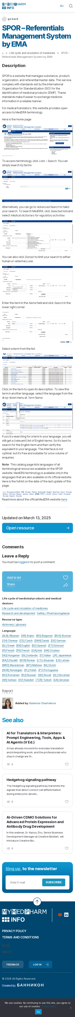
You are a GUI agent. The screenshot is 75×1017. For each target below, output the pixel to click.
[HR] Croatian (51, 650)
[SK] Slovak (44, 675)
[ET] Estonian (56, 645)
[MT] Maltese (34, 665)
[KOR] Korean (27, 660)
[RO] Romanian (11, 675)
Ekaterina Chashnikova (42, 703)
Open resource (20, 527)
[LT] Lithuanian (45, 660)
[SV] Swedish (26, 680)
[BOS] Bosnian (62, 635)
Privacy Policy (48, 1006)
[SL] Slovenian (61, 675)
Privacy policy (14, 931)
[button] (71, 6)
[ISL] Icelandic (29, 655)
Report (7, 691)
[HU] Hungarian (11, 655)
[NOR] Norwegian (12, 670)
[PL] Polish (30, 670)
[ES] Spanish (39, 645)
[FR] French (23, 650)
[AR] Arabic (27, 635)
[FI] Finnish (8, 650)
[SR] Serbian (9, 680)
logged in (24, 562)
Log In (37, 964)
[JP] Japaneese (62, 655)
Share (11, 584)
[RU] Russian (28, 675)
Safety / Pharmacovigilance (53, 613)
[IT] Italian (45, 655)
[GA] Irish (36, 650)
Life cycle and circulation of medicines (25, 608)
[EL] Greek (8, 645)
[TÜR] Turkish (43, 680)
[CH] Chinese (10, 640)
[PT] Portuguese (48, 670)
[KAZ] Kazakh (10, 660)
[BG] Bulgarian (44, 635)
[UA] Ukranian (61, 680)
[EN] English (23, 645)
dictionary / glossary (14, 624)
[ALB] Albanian (10, 635)
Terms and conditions (20, 937)
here (64, 499)
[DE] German (58, 640)
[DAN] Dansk (41, 640)
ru (61, 6)
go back (13, 19)
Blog (6, 945)
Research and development (18, 613)
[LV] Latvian (62, 660)
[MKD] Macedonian (13, 665)
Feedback (12, 964)
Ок (38, 1011)
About (7, 952)
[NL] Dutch (50, 665)
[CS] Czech (26, 640)
